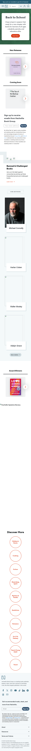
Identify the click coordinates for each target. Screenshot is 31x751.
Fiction (15, 569)
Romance (15, 624)
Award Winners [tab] (15, 371)
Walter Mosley (16, 306)
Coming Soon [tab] (15, 82)
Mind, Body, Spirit (15, 583)
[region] (15, 66)
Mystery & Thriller (15, 596)
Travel (15, 665)
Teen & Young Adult (15, 651)
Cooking (15, 556)
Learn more (10, 181)
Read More (15, 36)
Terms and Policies (7, 736)
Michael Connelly (16, 228)
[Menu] (3, 6)
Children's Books (15, 542)
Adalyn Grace (16, 345)
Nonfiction (15, 610)
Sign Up (23, 126)
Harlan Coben (16, 267)
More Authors (14, 355)
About (3, 727)
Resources (5, 732)
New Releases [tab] (15, 50)
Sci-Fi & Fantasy (15, 637)
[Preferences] (21, 6)
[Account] (24, 6)
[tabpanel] (15, 66)
